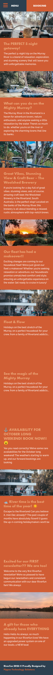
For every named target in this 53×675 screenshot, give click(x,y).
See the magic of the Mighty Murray (21, 375)
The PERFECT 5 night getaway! (20, 46)
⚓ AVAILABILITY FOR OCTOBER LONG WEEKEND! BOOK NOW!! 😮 (25, 436)
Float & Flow (14, 321)
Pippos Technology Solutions (19, 669)
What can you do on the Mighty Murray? (24, 105)
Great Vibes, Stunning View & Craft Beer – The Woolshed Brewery (24, 178)
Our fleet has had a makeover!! (20, 253)
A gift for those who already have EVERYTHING (26, 626)
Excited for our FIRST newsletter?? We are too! (25, 563)
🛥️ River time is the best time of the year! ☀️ (24, 503)
